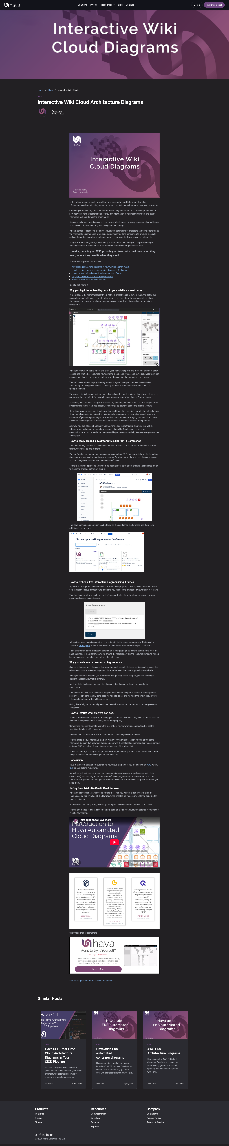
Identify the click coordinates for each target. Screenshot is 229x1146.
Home (40, 90)
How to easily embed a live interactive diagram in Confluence (100, 270)
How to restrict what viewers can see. (89, 279)
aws (71, 980)
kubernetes (88, 980)
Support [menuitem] (95, 1126)
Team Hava (57, 111)
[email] (189, 112)
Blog (50, 90)
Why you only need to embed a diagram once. (92, 276)
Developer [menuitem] (96, 1118)
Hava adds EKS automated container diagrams (110, 1053)
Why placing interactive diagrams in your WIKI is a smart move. (100, 267)
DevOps (98, 980)
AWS (149, 765)
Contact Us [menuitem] (152, 1114)
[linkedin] (182, 112)
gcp (81, 980)
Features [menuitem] (39, 1114)
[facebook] (178, 112)
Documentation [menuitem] (98, 1114)
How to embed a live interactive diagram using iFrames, (97, 273)
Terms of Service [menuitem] (155, 1122)
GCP (71, 768)
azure (76, 980)
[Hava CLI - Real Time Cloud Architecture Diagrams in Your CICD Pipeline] (63, 1025)
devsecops (108, 980)
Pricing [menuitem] (38, 1118)
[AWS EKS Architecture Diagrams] (165, 1025)
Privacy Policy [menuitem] (154, 1118)
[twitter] (185, 112)
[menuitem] (82, 5)
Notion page (84, 645)
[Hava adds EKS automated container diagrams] (114, 1025)
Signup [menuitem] (38, 1122)
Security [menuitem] (95, 1122)
